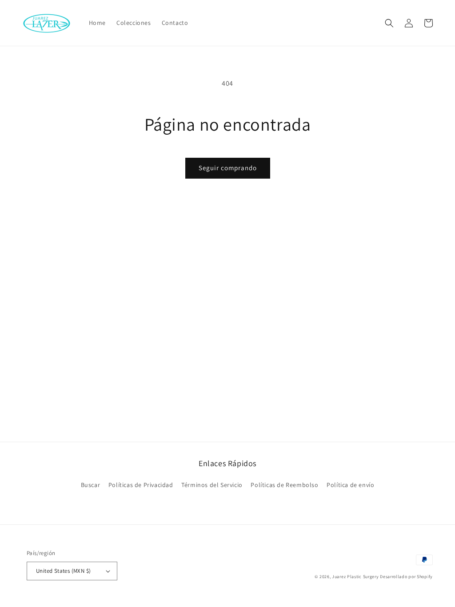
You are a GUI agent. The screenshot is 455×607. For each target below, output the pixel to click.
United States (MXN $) (63, 571)
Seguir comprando (228, 168)
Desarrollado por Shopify (406, 576)
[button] (389, 23)
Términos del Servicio (212, 485)
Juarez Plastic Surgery (355, 576)
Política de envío (350, 485)
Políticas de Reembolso (284, 485)
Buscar (90, 485)
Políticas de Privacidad (140, 485)
